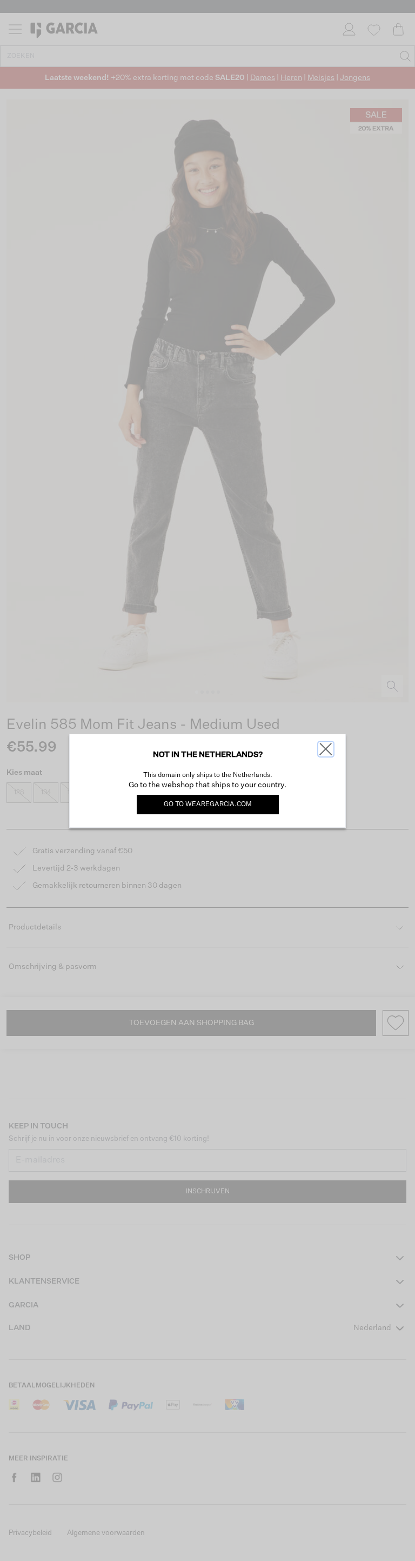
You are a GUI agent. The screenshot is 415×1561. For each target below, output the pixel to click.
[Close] (325, 749)
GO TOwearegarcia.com (208, 804)
